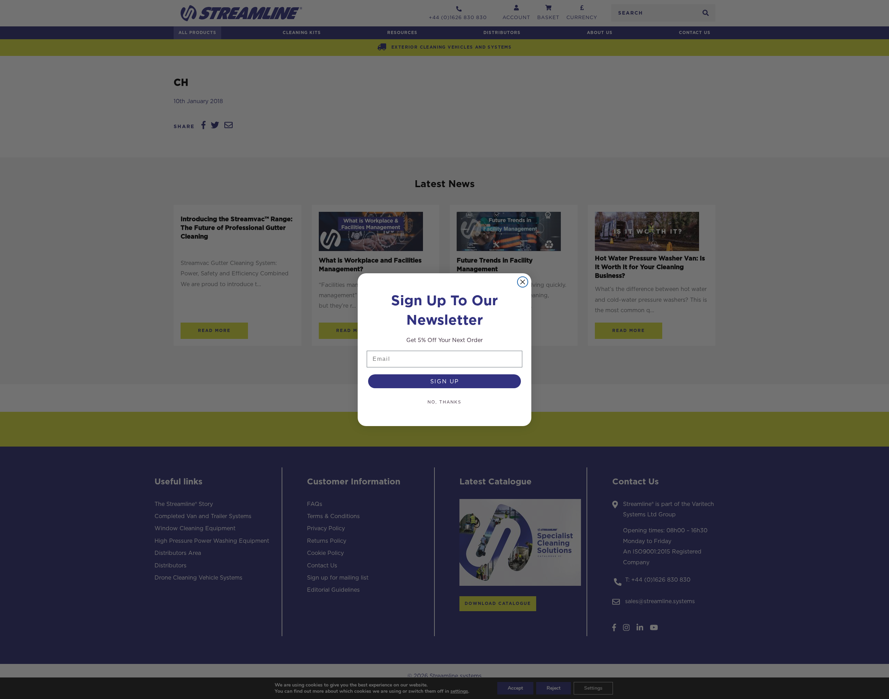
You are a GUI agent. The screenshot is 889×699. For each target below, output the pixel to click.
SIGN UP (444, 381)
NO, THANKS (444, 402)
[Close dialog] (522, 282)
